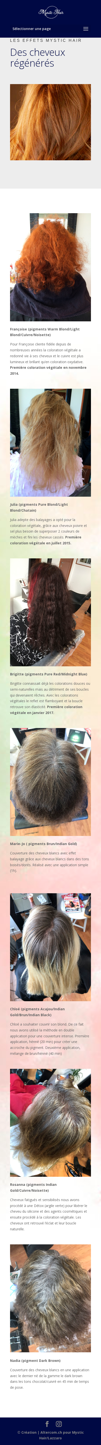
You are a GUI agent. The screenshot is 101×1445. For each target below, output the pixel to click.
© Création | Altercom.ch (39, 1432)
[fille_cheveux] (50, 159)
